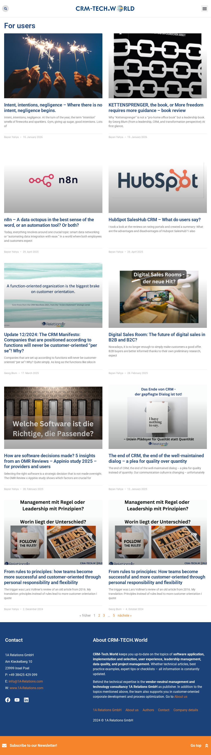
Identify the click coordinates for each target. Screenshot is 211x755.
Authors (148, 710)
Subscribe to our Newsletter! (33, 745)
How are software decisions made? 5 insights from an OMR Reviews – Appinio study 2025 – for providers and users (50, 461)
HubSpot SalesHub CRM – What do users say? (155, 219)
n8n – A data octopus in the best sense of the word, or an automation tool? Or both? (49, 222)
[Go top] (206, 745)
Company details (185, 710)
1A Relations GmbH (107, 710)
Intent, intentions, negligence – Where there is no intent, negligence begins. (53, 107)
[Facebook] (7, 699)
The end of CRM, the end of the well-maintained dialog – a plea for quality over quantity (156, 458)
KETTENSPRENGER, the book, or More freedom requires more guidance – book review (156, 107)
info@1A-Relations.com (26, 681)
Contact (163, 710)
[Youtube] (17, 699)
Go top (196, 745)
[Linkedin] (26, 699)
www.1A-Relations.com (26, 688)
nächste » (125, 615)
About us (180, 697)
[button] (5, 8)
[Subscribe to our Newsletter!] (4, 745)
